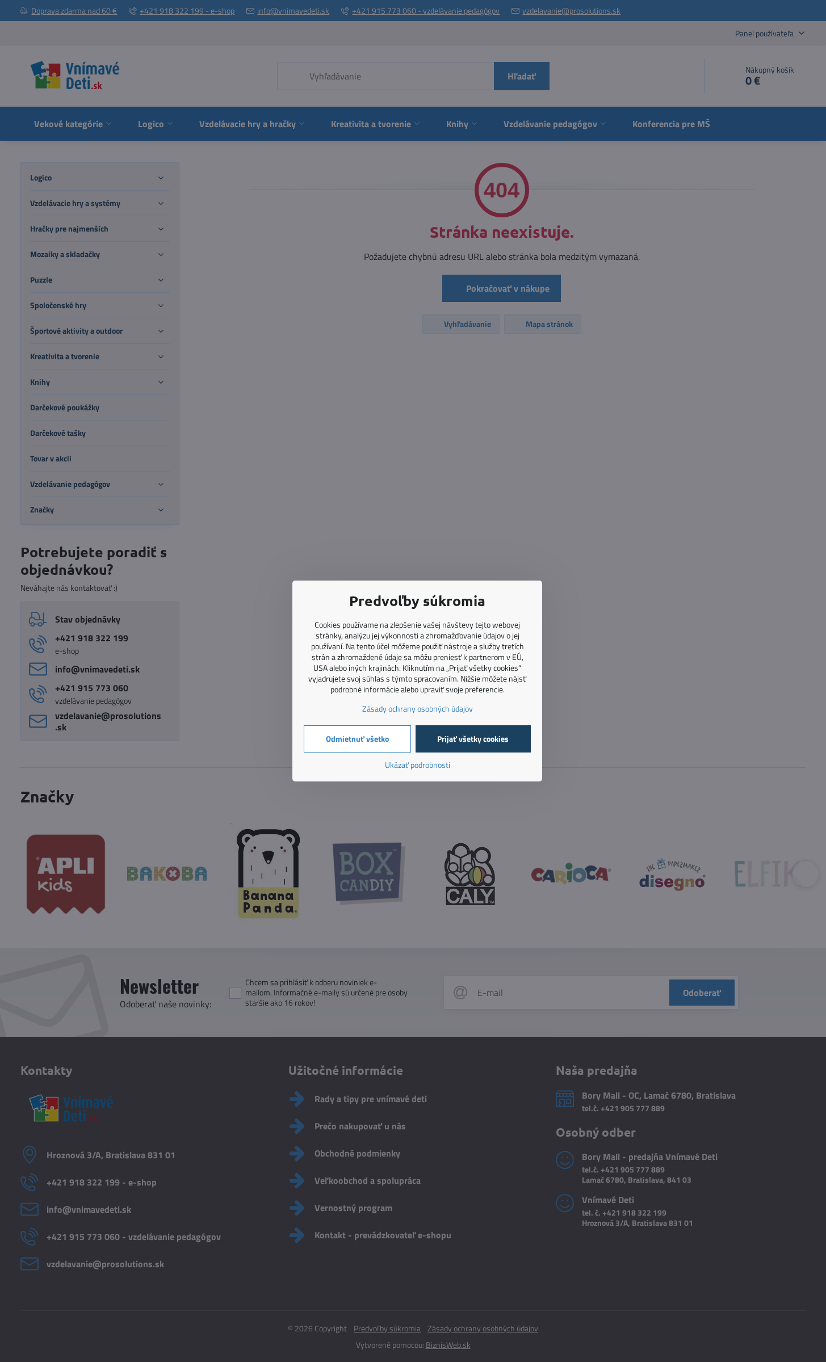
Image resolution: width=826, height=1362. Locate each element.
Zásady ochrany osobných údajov (417, 708)
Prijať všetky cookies (473, 739)
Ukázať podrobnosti (417, 764)
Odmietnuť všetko (357, 739)
